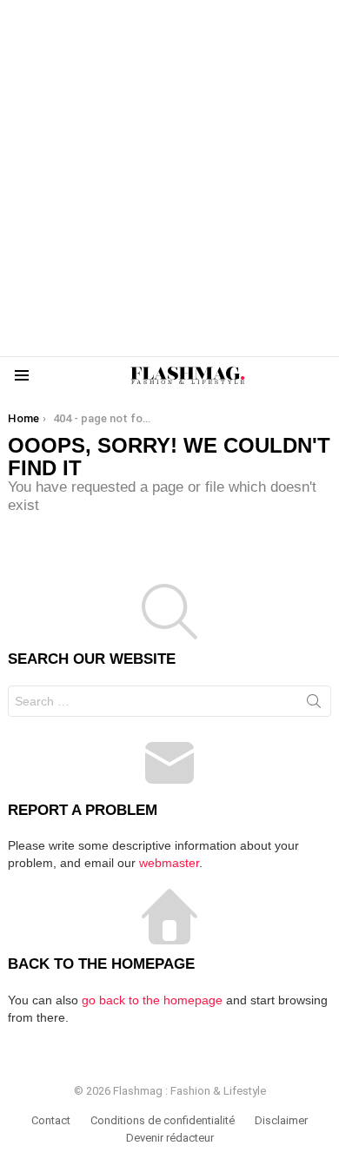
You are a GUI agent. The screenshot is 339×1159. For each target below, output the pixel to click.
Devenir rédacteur (170, 1137)
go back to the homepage (152, 1000)
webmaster (169, 863)
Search (313, 704)
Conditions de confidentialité (162, 1120)
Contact (50, 1120)
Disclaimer (281, 1120)
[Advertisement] (169, 178)
